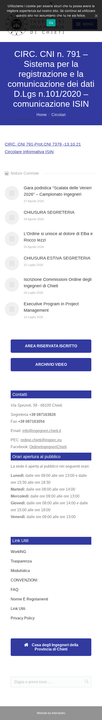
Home (42, 115)
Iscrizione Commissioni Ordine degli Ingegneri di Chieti (58, 282)
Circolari (58, 115)
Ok (51, 23)
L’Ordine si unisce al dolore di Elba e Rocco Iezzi (58, 236)
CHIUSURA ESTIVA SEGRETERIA (57, 258)
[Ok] (96, 15)
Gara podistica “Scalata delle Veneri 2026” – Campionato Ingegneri (58, 191)
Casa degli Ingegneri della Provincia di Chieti (54, 647)
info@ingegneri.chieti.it (41, 431)
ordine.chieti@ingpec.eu (41, 440)
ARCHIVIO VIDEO (51, 364)
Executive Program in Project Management (51, 307)
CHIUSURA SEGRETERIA (49, 212)
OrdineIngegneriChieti (48, 447)
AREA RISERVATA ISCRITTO (51, 346)
